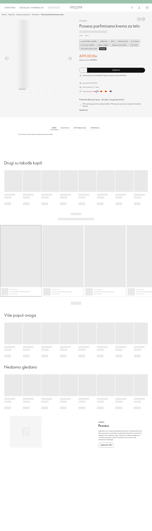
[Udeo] (139, 19)
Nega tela (11, 14)
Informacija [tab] (80, 128)
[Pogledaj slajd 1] (22, 92)
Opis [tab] (54, 128)
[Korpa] (147, 7)
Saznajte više (83, 110)
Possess (83, 21)
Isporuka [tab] (95, 128)
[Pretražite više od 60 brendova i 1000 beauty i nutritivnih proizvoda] (131, 7)
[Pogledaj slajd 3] (38, 92)
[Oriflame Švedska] (76, 7)
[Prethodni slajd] (6, 58)
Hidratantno (35, 14)
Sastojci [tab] (65, 128)
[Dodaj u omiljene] (143, 19)
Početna (4, 14)
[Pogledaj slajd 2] (30, 92)
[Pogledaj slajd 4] (46, 92)
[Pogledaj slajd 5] (54, 92)
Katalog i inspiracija (32, 7)
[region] (38, 54)
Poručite (116, 70)
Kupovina (10, 7)
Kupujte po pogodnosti (23, 14)
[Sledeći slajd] (70, 58)
